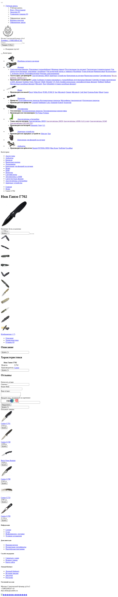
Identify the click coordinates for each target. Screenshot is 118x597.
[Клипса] (5, 260)
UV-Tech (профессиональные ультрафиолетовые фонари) (75, 82)
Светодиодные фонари (15, 179)
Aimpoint (54, 102)
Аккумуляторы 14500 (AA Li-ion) (76, 121)
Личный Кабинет (12, 571)
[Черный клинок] (5, 287)
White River (37, 92)
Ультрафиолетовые (32, 73)
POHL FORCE (48, 92)
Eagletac (26, 82)
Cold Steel (83, 92)
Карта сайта (10, 562)
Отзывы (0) (10, 342)
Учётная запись (12, 6)
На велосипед (111, 71)
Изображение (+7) (8, 334)
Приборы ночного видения (28, 61)
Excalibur (69, 148)
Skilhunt (101, 82)
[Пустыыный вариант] (5, 296)
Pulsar (40, 113)
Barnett (35, 148)
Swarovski (67, 102)
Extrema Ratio (93, 92)
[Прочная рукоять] (5, 323)
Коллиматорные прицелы (50, 100)
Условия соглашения (14, 536)
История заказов (12, 573)
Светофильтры (105, 76)
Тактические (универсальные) (99, 69)
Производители (12, 545)
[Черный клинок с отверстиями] (14, 227)
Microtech (61, 92)
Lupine (34, 80)
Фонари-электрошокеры (49, 73)
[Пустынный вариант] (5, 305)
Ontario (68, 92)
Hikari (101, 92)
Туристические (88, 71)
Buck (31, 92)
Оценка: (4, 384)
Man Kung (54, 148)
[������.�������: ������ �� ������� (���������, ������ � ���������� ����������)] (14, 595)
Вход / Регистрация (17, 10)
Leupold (35, 102)
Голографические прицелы (29, 100)
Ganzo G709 (5, 516)
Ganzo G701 (5, 423)
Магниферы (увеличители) (71, 100)
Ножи (19, 90)
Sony (40, 125)
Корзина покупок (17, 20)
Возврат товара (12, 560)
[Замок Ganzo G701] (5, 242)
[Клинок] (5, 269)
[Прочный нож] (5, 251)
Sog (56, 92)
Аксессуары (10, 156)
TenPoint (62, 148)
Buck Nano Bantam (8, 461)
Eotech (60, 102)
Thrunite (49, 82)
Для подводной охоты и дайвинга (59, 71)
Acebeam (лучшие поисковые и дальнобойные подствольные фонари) (64, 80)
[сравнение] (33, 233)
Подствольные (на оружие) (75, 69)
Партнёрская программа (15, 549)
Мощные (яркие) (58, 69)
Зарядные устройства (57, 76)
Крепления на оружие (75, 76)
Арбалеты (21, 146)
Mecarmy (38, 84)
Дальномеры (10, 164)
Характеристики (12, 340)
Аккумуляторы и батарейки (28, 119)
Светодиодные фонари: (19, 69)
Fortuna (46, 113)
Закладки (9, 575)
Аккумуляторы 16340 (98, 121)
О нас (8, 532)
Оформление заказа (17, 22)
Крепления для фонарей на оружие (31, 140)
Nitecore (37, 82)
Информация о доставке (15, 534)
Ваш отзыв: (5, 391)
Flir (36, 113)
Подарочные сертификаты (16, 547)
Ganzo (106, 92)
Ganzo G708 (5, 479)
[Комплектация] (5, 332)
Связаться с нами (12, 558)
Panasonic (34, 125)
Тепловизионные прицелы (32, 111)
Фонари (20, 67)
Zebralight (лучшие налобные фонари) (61, 84)
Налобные (77, 71)
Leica (48, 102)
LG (44, 125)
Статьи (8, 530)
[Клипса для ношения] (5, 314)
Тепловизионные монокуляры (55, 111)
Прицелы (21, 98)
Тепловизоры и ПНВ (14, 177)
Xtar (44, 84)
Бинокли (9, 160)
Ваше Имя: (5, 387)
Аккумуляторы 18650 (40, 76)
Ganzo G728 (5, 442)
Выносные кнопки (91, 76)
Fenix (32, 82)
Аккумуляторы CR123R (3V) (21, 123)
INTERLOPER (44, 148)
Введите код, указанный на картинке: (16, 398)
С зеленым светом (17, 73)
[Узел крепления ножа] (5, 278)
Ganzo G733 (5, 498)
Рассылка (9, 577)
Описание (9, 338)
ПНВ (8, 170)
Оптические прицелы (90, 100)
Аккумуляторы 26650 (54, 121)
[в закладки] (31, 233)
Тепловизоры (22, 109)
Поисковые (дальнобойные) (40, 69)
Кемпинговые (99, 71)
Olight (43, 82)
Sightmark (42, 102)
